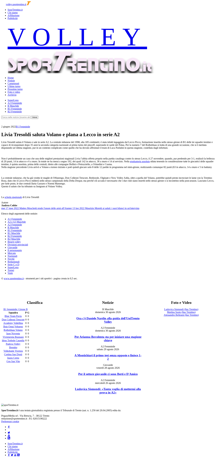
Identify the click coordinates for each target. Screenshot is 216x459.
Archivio (12, 94)
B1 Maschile (14, 233)
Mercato (12, 253)
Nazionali (12, 256)
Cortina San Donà (13, 354)
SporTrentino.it (15, 9)
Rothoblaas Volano (13, 330)
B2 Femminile (15, 111)
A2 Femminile (15, 103)
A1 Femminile (15, 219)
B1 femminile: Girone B (15, 309)
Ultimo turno (14, 86)
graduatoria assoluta (140, 161)
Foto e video (14, 92)
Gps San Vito (13, 361)
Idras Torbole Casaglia (13, 340)
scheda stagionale (13, 197)
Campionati (13, 83)
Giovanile (12, 247)
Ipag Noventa (13, 333)
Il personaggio (15, 250)
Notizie (11, 80)
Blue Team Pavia (13, 316)
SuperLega (13, 100)
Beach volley (14, 241)
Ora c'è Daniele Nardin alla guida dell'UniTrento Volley (108, 320)
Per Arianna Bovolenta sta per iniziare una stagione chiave (107, 338)
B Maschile (13, 106)
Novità (11, 258)
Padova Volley (13, 344)
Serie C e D (13, 264)
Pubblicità (13, 18)
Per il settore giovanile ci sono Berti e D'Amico (108, 374)
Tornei (11, 270)
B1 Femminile (15, 108)
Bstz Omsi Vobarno (13, 326)
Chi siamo (13, 12)
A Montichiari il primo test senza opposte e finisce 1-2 (107, 357)
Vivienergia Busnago (13, 337)
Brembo (13, 347)
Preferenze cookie (10, 421)
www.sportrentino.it (14, 278)
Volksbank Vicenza (13, 351)
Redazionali (13, 261)
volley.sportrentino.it (16, 4)
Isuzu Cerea (13, 358)
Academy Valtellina (13, 323)
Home (11, 77)
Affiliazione (13, 15)
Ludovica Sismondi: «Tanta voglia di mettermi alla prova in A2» (108, 390)
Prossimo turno (15, 89)
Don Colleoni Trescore (13, 319)
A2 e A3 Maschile (17, 221)
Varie (10, 273)
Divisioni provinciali (18, 244)
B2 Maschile (14, 239)
